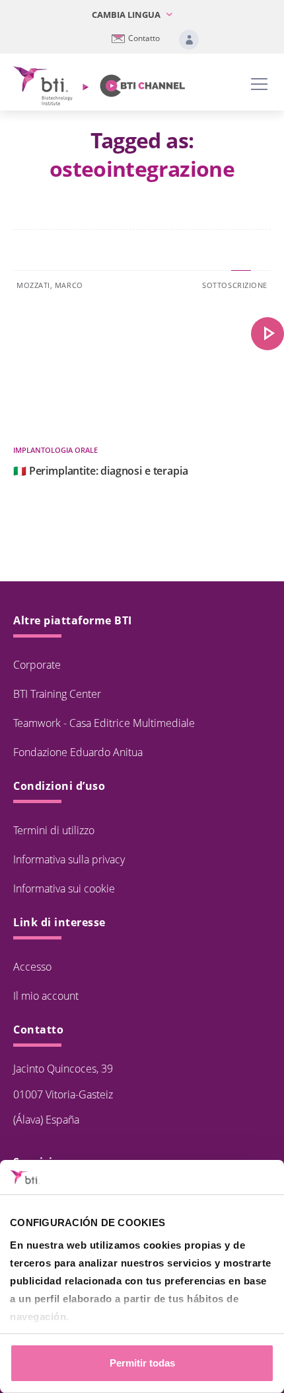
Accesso (32, 966)
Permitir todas (142, 1363)
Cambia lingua (127, 15)
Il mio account (46, 995)
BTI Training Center (57, 694)
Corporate (37, 664)
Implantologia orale (55, 450)
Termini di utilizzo (53, 830)
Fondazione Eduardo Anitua (78, 752)
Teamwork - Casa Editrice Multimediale (104, 723)
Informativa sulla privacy (69, 859)
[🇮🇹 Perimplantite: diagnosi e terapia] (267, 333)
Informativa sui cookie (64, 888)
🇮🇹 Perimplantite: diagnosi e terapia (100, 470)
